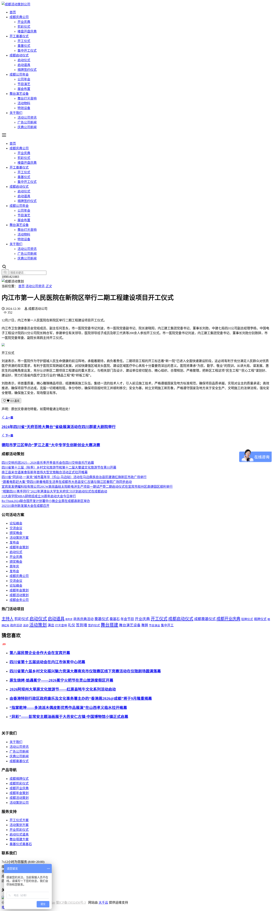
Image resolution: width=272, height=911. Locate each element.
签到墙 (81, 625)
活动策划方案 (19, 537)
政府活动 (16, 625)
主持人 (8, 619)
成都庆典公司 (19, 17)
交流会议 (16, 528)
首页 (13, 12)
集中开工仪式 (27, 50)
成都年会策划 (19, 547)
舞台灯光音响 (27, 98)
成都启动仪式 (19, 55)
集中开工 (167, 625)
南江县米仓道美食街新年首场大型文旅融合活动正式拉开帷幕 (45, 472)
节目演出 (154, 625)
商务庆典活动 (83, 619)
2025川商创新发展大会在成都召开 (25, 505)
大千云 (103, 902)
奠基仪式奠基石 (21, 844)
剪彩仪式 (24, 26)
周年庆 (14, 566)
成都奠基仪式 (205, 619)
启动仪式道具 (19, 834)
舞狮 (144, 625)
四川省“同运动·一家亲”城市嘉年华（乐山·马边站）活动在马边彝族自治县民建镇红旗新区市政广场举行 (74, 477)
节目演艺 (24, 84)
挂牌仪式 (247, 619)
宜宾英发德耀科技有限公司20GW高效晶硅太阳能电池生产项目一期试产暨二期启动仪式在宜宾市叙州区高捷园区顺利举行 (87, 486)
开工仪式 (24, 41)
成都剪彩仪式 (19, 783)
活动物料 (24, 103)
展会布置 (24, 89)
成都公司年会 (19, 74)
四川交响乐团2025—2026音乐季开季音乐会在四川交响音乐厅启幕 (48, 462)
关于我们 (16, 112)
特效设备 (24, 108)
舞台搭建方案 (19, 839)
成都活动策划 (19, 595)
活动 (25, 625)
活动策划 (38, 625)
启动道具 (24, 65)
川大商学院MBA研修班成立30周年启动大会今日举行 (39, 496)
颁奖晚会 (16, 533)
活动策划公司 (19, 802)
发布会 (14, 542)
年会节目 (127, 619)
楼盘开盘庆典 (27, 31)
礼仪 (71, 625)
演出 (51, 625)
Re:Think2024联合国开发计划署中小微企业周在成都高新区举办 (46, 501)
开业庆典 (24, 22)
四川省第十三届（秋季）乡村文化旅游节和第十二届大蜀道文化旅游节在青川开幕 (59, 467)
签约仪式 (94, 625)
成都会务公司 (19, 600)
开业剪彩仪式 (19, 829)
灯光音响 (61, 625)
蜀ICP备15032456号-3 (71, 902)
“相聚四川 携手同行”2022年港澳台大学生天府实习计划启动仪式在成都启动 (54, 491)
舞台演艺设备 (19, 93)
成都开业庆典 (228, 619)
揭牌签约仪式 (27, 69)
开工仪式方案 (19, 820)
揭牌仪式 (260, 619)
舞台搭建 (109, 625)
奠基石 (115, 619)
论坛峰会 (16, 523)
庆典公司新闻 (27, 127)
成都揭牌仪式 (19, 778)
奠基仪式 (24, 45)
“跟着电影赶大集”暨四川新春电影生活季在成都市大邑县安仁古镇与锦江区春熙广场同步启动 (67, 482)
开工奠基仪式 (19, 36)
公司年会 (24, 79)
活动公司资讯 (27, 117)
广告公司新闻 (27, 122)
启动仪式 (24, 60)
